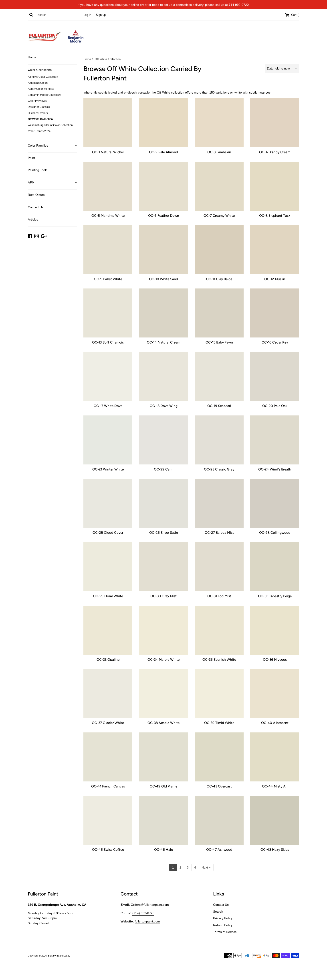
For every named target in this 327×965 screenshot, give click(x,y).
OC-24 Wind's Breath (274, 469)
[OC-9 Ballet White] (107, 249)
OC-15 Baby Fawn (219, 342)
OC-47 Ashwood (219, 849)
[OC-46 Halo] (163, 820)
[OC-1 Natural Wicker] (107, 122)
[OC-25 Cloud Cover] (107, 503)
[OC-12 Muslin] (274, 249)
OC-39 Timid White (219, 723)
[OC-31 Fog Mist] (219, 566)
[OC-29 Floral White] (107, 566)
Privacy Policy (222, 918)
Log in (87, 14)
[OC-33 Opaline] (107, 630)
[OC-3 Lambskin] (219, 122)
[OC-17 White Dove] (107, 376)
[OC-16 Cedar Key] (274, 312)
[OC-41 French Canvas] (107, 756)
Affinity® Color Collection (43, 76)
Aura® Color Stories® (41, 88)
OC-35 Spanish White (219, 659)
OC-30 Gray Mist (163, 596)
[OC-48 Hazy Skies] (274, 820)
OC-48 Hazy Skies (274, 849)
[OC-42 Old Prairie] (163, 756)
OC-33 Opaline (108, 659)
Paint (52, 157)
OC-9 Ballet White (108, 279)
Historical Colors (38, 113)
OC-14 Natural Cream (163, 342)
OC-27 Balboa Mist (219, 532)
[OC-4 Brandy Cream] (274, 122)
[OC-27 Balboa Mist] (219, 503)
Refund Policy (222, 925)
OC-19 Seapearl (219, 406)
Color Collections (52, 70)
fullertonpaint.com (147, 921)
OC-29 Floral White (108, 596)
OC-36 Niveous (275, 659)
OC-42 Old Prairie (163, 786)
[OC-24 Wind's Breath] (274, 439)
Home (32, 57)
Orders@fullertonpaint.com (150, 904)
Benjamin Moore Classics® (44, 94)
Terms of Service (225, 932)
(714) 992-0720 (143, 913)
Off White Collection (40, 119)
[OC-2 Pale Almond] (163, 122)
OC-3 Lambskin (219, 152)
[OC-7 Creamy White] (219, 186)
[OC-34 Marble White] (163, 630)
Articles (33, 219)
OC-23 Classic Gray (219, 469)
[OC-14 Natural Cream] (163, 312)
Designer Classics (39, 106)
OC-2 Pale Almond (163, 152)
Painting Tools (52, 170)
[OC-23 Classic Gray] (219, 439)
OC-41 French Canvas (108, 786)
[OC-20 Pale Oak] (274, 376)
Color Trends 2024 (39, 131)
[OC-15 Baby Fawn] (219, 312)
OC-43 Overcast (219, 786)
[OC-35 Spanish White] (219, 630)
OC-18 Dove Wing (164, 406)
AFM (52, 182)
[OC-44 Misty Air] (274, 756)
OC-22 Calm (163, 469)
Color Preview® (37, 100)
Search (218, 911)
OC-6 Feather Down (163, 215)
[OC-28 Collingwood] (274, 503)
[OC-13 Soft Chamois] (107, 312)
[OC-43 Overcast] (219, 756)
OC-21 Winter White (108, 469)
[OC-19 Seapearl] (219, 376)
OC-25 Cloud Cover (108, 532)
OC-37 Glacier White (108, 723)
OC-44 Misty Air (275, 786)
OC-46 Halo (163, 849)
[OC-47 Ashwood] (219, 820)
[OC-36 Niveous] (274, 630)
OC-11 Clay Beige (219, 279)
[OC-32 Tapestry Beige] (274, 566)
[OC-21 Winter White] (107, 439)
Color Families (52, 145)
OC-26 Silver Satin (163, 532)
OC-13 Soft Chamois (108, 342)
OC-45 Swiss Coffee (108, 849)
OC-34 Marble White (163, 659)
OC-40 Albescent (275, 723)
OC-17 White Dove (108, 406)
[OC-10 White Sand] (163, 249)
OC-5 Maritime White (108, 215)
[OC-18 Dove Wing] (163, 376)
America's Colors (38, 82)
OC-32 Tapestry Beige (275, 596)
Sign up (101, 14)
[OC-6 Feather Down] (163, 186)
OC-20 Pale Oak (274, 406)
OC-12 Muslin (274, 279)
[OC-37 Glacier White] (107, 693)
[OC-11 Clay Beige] (219, 249)
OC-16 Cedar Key (275, 342)
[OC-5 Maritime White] (107, 186)
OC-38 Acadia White (163, 723)
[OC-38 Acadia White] (163, 693)
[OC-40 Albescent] (274, 693)
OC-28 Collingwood (274, 532)
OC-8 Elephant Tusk (274, 215)
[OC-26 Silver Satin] (163, 503)
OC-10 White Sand (163, 279)
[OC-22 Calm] (163, 439)
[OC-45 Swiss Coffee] (107, 820)
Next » (206, 867)
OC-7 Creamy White (219, 215)
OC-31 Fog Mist (219, 596)
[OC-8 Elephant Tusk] (274, 186)
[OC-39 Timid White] (219, 693)
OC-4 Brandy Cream (274, 152)
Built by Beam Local (58, 955)
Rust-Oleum (36, 194)
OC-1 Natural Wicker (108, 152)
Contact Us (35, 207)
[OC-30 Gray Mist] (163, 566)
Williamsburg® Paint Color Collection (50, 125)
